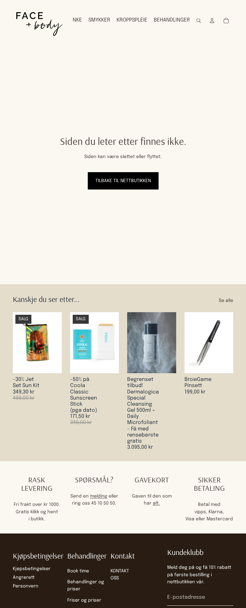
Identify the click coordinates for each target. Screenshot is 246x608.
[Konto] (212, 20)
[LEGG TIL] (52, 363)
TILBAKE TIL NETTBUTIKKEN (123, 181)
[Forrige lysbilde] (134, 343)
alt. (156, 503)
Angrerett (24, 577)
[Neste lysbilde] (169, 343)
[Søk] (199, 20)
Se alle (226, 300)
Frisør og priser (84, 600)
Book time (78, 571)
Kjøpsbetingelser (32, 569)
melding (98, 496)
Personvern (25, 586)
